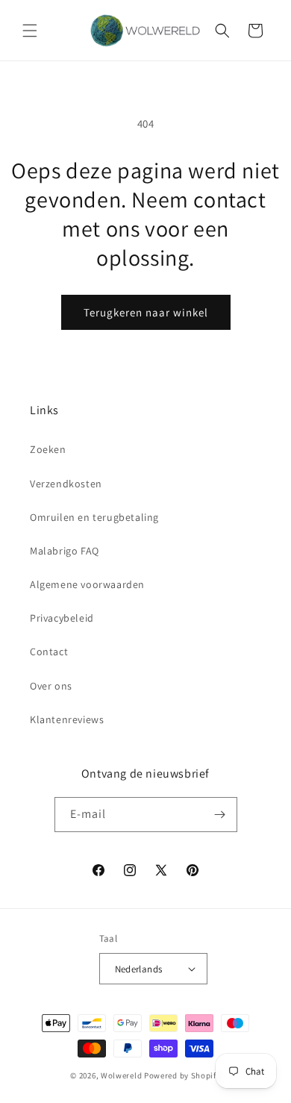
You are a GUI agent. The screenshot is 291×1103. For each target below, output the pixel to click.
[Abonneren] (220, 814)
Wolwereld (121, 1075)
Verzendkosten (66, 483)
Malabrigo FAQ (64, 550)
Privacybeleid (62, 618)
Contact (49, 651)
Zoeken (48, 449)
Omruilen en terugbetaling (94, 517)
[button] (29, 30)
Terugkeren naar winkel (146, 312)
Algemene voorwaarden (87, 584)
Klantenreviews (67, 719)
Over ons (51, 686)
